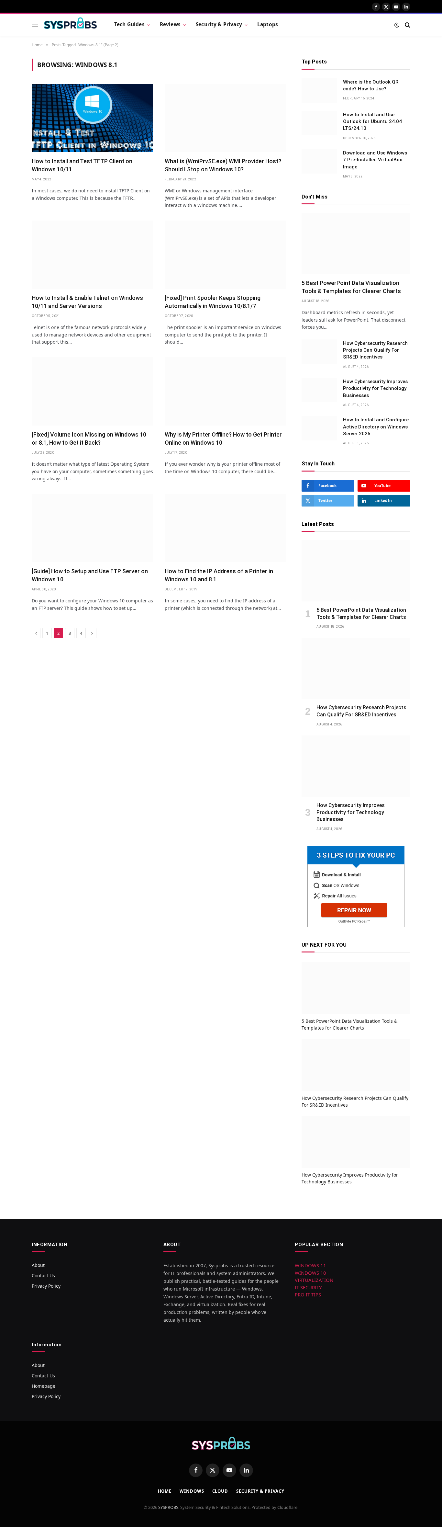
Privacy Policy (46, 1286)
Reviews (170, 24)
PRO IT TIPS (308, 1294)
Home (165, 1491)
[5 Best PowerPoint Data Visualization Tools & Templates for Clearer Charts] (356, 243)
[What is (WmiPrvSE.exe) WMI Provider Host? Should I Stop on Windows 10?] (225, 118)
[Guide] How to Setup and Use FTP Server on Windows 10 (90, 575)
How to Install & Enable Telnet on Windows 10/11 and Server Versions (87, 301)
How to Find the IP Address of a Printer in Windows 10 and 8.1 (219, 575)
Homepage (43, 1386)
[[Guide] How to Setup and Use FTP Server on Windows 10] (92, 528)
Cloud (220, 1491)
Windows (192, 1491)
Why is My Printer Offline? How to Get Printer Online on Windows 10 (223, 438)
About (38, 1265)
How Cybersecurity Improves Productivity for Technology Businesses (375, 388)
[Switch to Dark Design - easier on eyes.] (397, 25)
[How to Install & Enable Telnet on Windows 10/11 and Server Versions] (92, 255)
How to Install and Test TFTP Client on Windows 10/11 (82, 165)
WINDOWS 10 (310, 1273)
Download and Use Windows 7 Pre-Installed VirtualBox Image (375, 160)
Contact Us (43, 1275)
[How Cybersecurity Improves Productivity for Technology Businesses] (319, 390)
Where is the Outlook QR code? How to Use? (370, 85)
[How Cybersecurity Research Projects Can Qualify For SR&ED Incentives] (319, 351)
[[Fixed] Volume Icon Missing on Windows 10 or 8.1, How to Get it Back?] (92, 391)
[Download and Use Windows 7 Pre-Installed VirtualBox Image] (319, 161)
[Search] (406, 24)
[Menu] (35, 24)
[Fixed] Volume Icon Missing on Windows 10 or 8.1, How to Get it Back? (89, 438)
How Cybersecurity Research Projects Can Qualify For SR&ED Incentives (375, 350)
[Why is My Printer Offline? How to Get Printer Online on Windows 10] (225, 391)
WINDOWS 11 (310, 1265)
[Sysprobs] (70, 25)
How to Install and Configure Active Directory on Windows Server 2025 (376, 427)
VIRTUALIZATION (314, 1280)
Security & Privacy (219, 24)
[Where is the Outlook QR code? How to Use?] (319, 90)
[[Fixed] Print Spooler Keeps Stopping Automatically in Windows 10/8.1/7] (225, 255)
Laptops (267, 24)
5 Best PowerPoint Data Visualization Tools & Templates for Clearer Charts (351, 286)
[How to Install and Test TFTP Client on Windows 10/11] (92, 118)
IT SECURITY (308, 1287)
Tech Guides (129, 24)
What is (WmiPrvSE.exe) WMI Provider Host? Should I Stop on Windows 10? (223, 165)
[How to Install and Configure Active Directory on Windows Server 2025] (319, 428)
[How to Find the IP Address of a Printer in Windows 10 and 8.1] (225, 528)
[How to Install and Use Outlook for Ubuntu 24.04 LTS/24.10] (319, 123)
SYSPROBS (168, 1507)
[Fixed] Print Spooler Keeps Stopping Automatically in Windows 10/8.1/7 (212, 301)
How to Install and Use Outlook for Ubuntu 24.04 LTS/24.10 (372, 121)
